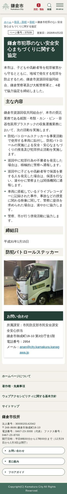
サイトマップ (10, 406)
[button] (49, 8)
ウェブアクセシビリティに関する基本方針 (29, 396)
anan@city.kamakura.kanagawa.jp (39, 349)
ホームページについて (16, 376)
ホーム (7, 22)
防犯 (32, 22)
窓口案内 (14, 461)
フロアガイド (16, 472)
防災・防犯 (20, 22)
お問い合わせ (16, 450)
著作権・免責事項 (13, 386)
